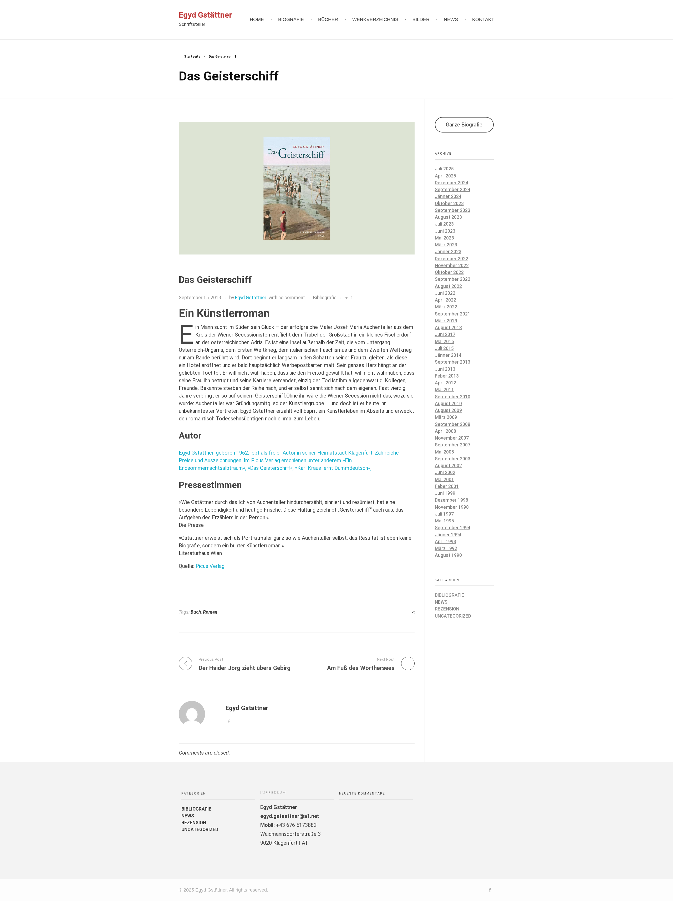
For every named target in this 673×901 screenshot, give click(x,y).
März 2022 (446, 306)
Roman (210, 612)
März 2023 (446, 244)
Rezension (447, 609)
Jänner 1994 (448, 534)
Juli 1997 (444, 514)
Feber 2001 (447, 486)
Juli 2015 (444, 348)
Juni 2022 (445, 293)
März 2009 (446, 417)
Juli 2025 (444, 168)
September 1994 (452, 527)
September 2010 (452, 396)
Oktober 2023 (449, 203)
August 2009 (448, 410)
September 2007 (452, 444)
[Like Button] (346, 297)
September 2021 (452, 314)
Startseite (192, 56)
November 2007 (452, 438)
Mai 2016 (444, 341)
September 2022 (452, 279)
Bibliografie (324, 297)
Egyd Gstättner (205, 14)
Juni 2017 (445, 334)
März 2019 (446, 320)
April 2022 (445, 300)
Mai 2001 (444, 479)
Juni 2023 (445, 231)
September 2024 (452, 189)
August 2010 (448, 403)
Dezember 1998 (451, 500)
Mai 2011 (444, 389)
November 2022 (452, 265)
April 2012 (445, 382)
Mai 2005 (444, 452)
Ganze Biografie (464, 125)
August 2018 (448, 327)
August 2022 (448, 286)
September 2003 (452, 458)
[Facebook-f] (490, 890)
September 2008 (452, 424)
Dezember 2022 (451, 258)
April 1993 (445, 541)
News (441, 602)
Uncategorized (453, 616)
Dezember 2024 (451, 182)
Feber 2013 (447, 376)
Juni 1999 (445, 493)
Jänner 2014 (448, 355)
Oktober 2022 (449, 272)
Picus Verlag (210, 566)
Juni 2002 (445, 472)
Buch (196, 612)
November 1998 (452, 507)
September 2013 (452, 362)
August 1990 (448, 555)
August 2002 (448, 465)
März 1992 (446, 548)
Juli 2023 (444, 224)
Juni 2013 (445, 369)
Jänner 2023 (448, 251)
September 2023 (452, 210)
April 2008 (445, 431)
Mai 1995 (444, 520)
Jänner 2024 (448, 196)
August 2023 (448, 217)
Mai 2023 (444, 238)
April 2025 (445, 176)
